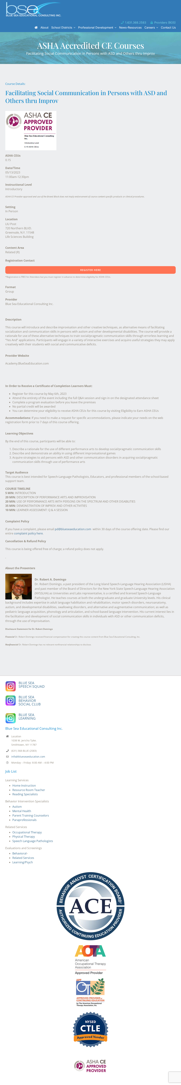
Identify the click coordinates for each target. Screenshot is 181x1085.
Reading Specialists (25, 794)
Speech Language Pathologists (32, 841)
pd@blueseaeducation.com (73, 529)
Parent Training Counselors (30, 815)
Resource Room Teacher (28, 790)
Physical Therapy (23, 837)
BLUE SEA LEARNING (27, 716)
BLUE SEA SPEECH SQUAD (32, 684)
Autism (17, 807)
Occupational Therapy (27, 832)
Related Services (23, 858)
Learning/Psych (22, 862)
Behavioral (19, 853)
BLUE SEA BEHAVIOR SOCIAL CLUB (30, 700)
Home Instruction (24, 785)
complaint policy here (28, 533)
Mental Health (21, 811)
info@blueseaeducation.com (28, 756)
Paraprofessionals (24, 820)
